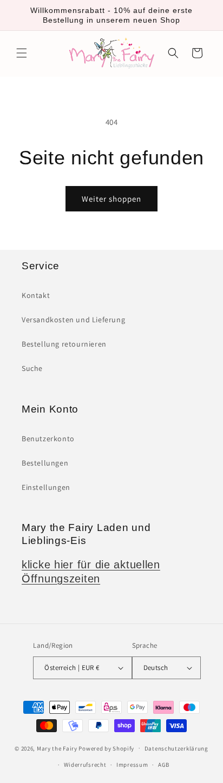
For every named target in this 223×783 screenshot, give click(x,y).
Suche (32, 368)
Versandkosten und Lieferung (73, 319)
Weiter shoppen (111, 199)
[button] (22, 53)
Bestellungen (45, 463)
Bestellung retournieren (64, 344)
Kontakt (36, 295)
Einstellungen (46, 487)
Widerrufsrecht (85, 764)
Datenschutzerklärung (176, 748)
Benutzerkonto (48, 438)
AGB (163, 764)
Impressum (132, 764)
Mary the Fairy (57, 748)
